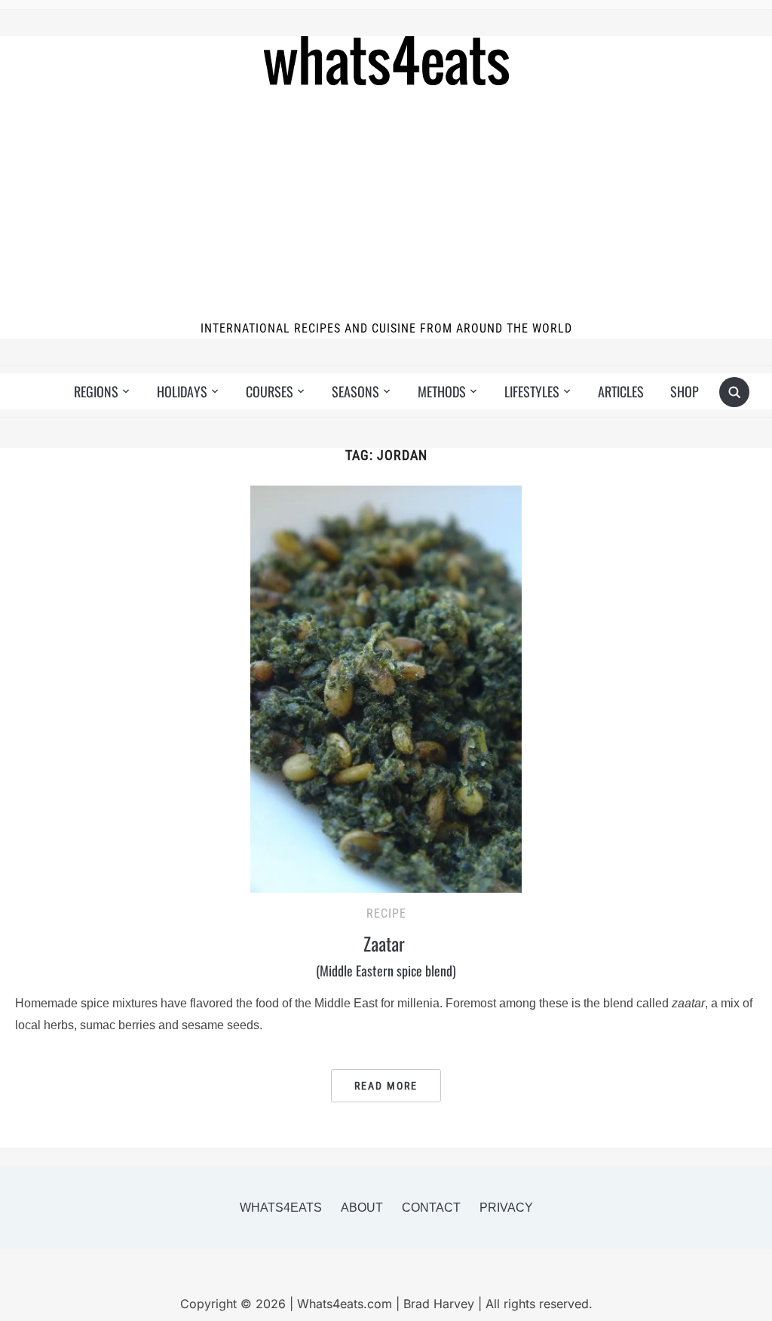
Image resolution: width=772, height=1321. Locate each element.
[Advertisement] (386, 205)
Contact (431, 1207)
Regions (96, 391)
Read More (386, 1086)
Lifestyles (531, 391)
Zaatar (386, 955)
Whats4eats (281, 1207)
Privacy (506, 1207)
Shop (684, 391)
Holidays (182, 391)
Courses (269, 391)
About (362, 1207)
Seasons (355, 391)
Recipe (386, 913)
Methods (442, 391)
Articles (621, 391)
